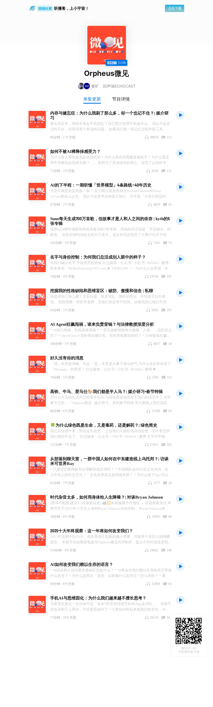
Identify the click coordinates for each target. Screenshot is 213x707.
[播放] (180, 114)
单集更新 (92, 99)
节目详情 (121, 99)
